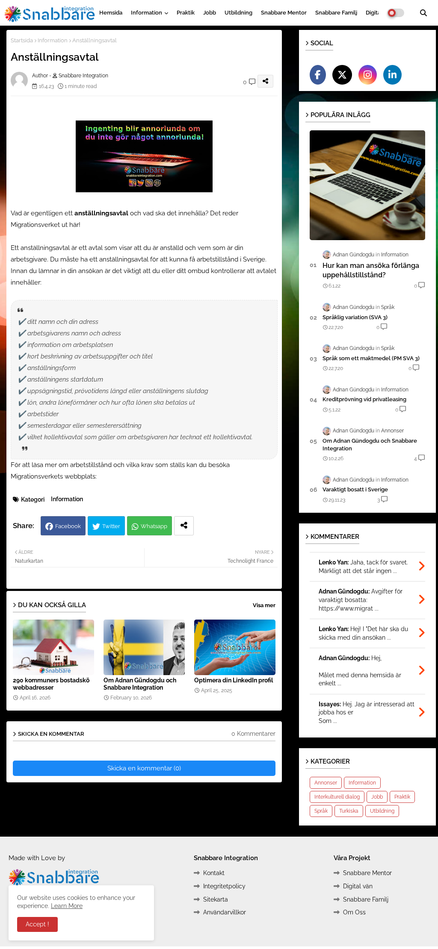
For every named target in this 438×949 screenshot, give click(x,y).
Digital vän (358, 886)
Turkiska (348, 811)
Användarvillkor (224, 912)
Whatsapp (154, 526)
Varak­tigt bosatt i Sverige (355, 489)
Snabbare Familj (336, 12)
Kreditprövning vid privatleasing (364, 399)
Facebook (68, 526)
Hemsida (110, 12)
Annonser (325, 783)
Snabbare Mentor (284, 12)
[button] (423, 12)
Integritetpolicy (224, 886)
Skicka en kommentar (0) (144, 768)
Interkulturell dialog (337, 797)
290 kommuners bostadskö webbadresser (51, 684)
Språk (321, 811)
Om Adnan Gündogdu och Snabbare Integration (140, 684)
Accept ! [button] (37, 924)
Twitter (111, 526)
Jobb (209, 12)
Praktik (186, 12)
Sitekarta (215, 899)
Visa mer (264, 605)
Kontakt (214, 873)
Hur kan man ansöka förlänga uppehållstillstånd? (371, 270)
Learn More (67, 905)
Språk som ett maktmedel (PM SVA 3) (371, 358)
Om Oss (354, 912)
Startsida (22, 40)
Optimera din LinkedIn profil (233, 680)
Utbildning (238, 12)
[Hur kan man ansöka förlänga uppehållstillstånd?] (367, 185)
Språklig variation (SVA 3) (355, 317)
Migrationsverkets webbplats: (54, 476)
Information (146, 12)
